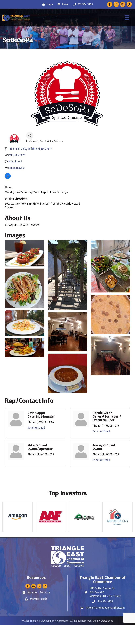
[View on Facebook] (8, 177)
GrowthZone (106, 620)
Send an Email (36, 427)
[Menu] (127, 17)
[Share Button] (29, 135)
